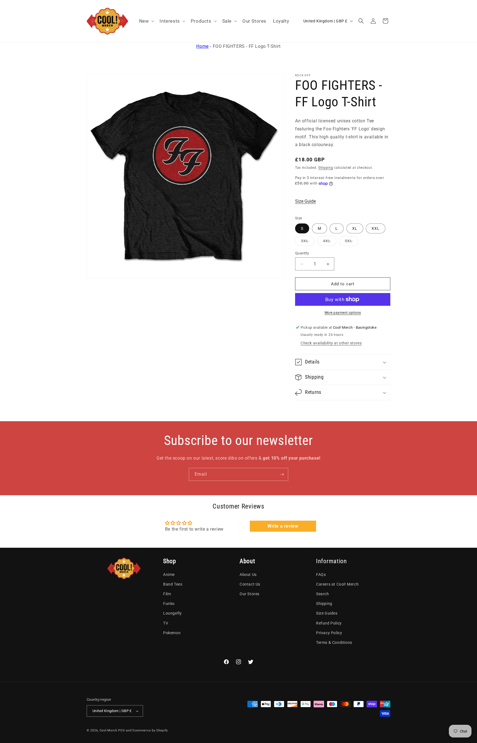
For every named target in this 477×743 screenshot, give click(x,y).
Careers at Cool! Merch (337, 584)
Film (167, 594)
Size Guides (327, 613)
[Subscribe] (282, 474)
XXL (376, 228)
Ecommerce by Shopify (150, 730)
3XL (307, 242)
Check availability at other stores (331, 343)
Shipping (325, 168)
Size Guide (305, 201)
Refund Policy (329, 623)
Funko (169, 603)
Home (202, 46)
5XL (351, 242)
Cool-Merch (108, 730)
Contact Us (250, 584)
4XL (329, 242)
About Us (248, 574)
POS (121, 730)
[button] (146, 21)
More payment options (343, 313)
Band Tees (172, 584)
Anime (169, 574)
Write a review (282, 526)
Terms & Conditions (334, 642)
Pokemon (172, 633)
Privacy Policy (329, 633)
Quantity (302, 253)
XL (354, 228)
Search (322, 594)
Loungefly (172, 613)
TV (165, 623)
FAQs (321, 574)
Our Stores (249, 594)
